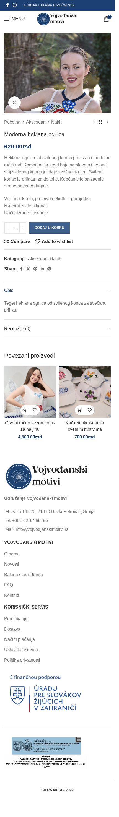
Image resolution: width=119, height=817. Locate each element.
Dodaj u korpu (49, 228)
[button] (25, 410)
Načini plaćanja (19, 639)
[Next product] (107, 122)
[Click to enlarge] (14, 102)
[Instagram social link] (14, 5)
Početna (12, 122)
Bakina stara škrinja (23, 574)
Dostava (12, 629)
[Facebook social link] (7, 5)
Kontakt (11, 595)
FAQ (8, 585)
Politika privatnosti (22, 660)
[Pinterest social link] (35, 269)
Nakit (56, 122)
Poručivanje (16, 618)
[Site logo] (57, 18)
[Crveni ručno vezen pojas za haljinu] (30, 392)
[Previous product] (94, 122)
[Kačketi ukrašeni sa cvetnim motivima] (85, 392)
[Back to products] (100, 122)
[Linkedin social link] (42, 269)
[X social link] (28, 269)
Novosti (11, 564)
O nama (12, 554)
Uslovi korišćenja (21, 649)
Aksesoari (36, 122)
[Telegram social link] (49, 269)
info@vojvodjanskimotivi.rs (42, 529)
